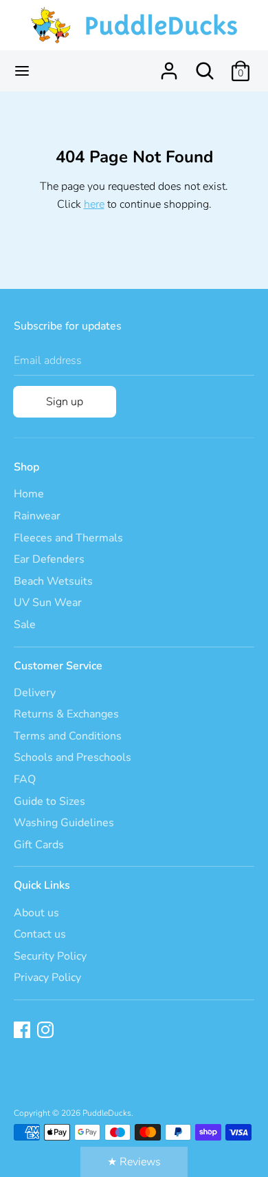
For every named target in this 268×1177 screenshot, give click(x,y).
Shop (26, 467)
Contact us (40, 934)
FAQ (25, 779)
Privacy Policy (47, 977)
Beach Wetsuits (53, 581)
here (94, 204)
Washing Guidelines (64, 822)
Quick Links (42, 885)
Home (29, 493)
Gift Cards (39, 844)
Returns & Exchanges (66, 714)
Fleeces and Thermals (68, 538)
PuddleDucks (106, 1113)
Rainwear (37, 515)
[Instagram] (46, 1031)
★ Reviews (134, 1161)
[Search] (205, 65)
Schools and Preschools (72, 757)
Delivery (35, 692)
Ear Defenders (49, 559)
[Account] (169, 65)
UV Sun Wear (48, 602)
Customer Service (58, 665)
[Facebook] (23, 1031)
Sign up (64, 401)
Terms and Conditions (68, 736)
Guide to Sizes (49, 801)
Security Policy (50, 956)
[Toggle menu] (22, 71)
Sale (25, 624)
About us (36, 912)
